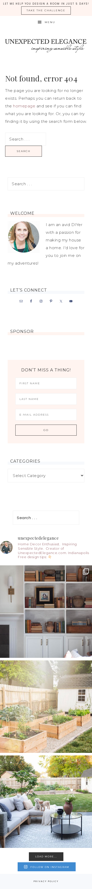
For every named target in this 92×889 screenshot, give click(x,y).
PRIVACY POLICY (46, 881)
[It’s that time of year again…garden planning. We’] (46, 706)
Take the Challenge (46, 10)
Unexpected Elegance (46, 45)
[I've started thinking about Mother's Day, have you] (46, 611)
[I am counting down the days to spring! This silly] (46, 801)
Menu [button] (50, 22)
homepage (24, 106)
